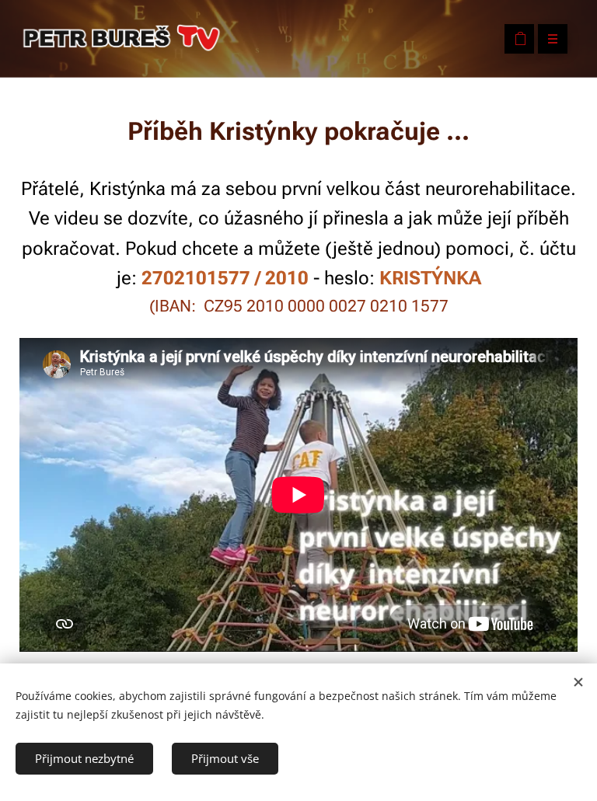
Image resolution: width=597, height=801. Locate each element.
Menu (552, 39)
